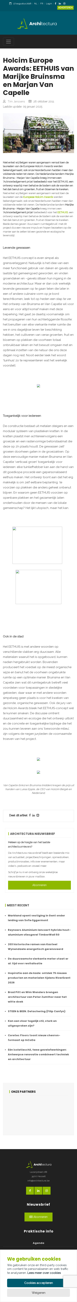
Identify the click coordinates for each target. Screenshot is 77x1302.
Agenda (38, 1243)
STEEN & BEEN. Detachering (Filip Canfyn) (36, 1011)
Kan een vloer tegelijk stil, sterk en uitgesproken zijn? (32, 1023)
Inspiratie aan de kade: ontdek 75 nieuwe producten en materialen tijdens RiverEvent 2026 (39, 977)
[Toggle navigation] (8, 42)
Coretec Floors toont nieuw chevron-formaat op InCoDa (34, 1037)
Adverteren (65, 7)
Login (49, 3)
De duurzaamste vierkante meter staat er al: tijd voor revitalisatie (38, 961)
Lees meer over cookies (44, 1273)
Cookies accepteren (38, 1283)
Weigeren (38, 1293)
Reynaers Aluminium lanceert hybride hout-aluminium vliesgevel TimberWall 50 (39, 932)
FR (41, 3)
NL (35, 3)
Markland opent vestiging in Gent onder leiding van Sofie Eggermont (36, 918)
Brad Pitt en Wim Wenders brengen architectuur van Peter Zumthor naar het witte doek (37, 996)
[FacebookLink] (56, 4)
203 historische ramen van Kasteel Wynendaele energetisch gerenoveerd (35, 946)
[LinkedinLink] (61, 4)
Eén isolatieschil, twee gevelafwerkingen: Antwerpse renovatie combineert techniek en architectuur (38, 1054)
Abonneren (39, 885)
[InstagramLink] (65, 4)
